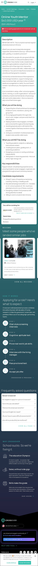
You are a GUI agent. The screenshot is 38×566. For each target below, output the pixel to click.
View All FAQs (25, 426)
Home (3, 9)
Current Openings (12, 9)
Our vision (27, 496)
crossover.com (28, 29)
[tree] (19, 404)
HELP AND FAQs (8, 546)
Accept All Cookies (24, 562)
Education (21, 9)
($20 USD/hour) (8, 24)
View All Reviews (24, 282)
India (27, 9)
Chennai (33, 9)
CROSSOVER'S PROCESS (21, 377)
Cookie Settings (11, 562)
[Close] (35, 556)
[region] (19, 559)
